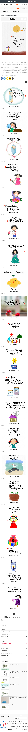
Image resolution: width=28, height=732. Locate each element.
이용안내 (8, 716)
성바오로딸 (14, 72)
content (14, 65)
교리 (10, 69)
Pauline (21, 67)
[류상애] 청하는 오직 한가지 (14, 212)
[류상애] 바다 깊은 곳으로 (14, 476)
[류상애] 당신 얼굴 (14, 449)
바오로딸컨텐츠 (17, 70)
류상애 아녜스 (11, 62)
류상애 (3, 62)
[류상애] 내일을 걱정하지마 (14, 265)
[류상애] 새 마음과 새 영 (14, 370)
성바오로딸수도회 (20, 72)
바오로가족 (21, 69)
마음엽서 (2, 64)
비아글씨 (4, 8)
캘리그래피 (7, 64)
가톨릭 (8, 69)
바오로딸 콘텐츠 (10, 70)
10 (23, 617)
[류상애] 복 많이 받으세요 (14, 555)
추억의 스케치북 (4, 657)
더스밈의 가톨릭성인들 (5, 648)
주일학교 (15, 73)
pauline (17, 67)
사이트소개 (3, 714)
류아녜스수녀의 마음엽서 (14, 8)
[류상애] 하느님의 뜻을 (14, 608)
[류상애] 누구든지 (14, 581)
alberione (3, 65)
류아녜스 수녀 (17, 62)
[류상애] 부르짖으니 (14, 133)
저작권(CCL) (10, 714)
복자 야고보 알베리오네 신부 (6, 72)
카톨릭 (5, 69)
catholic (10, 65)
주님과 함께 (3, 629)
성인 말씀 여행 (4, 650)
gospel (8, 67)
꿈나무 (17, 69)
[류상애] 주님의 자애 (14, 502)
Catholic (7, 65)
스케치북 (15, 4)
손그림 (21, 62)
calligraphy (18, 64)
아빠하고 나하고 (4, 636)
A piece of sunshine (5, 638)
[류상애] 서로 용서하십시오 (14, 238)
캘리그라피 (11, 64)
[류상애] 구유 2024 (14, 159)
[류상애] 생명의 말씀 (14, 397)
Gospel (11, 67)
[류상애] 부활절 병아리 (14, 291)
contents (18, 65)
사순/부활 (6, 4)
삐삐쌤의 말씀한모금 (5, 655)
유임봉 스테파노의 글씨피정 (6, 631)
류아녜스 (6, 62)
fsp (15, 67)
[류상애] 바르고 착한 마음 (14, 423)
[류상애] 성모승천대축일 (14, 106)
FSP (13, 67)
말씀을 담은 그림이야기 (5, 634)
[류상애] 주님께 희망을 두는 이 (14, 185)
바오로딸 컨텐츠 (4, 70)
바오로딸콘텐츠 (24, 70)
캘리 (15, 64)
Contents (21, 65)
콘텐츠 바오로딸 (20, 73)
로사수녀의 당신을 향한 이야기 (7, 653)
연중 (11, 4)
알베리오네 (6, 75)
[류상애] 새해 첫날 (14, 529)
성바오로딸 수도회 (9, 73)
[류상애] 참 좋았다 (14, 344)
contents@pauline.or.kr (16, 729)
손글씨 (22, 64)
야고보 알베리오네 (12, 75)
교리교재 (13, 69)
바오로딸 (25, 69)
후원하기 (3, 716)
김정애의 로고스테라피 (5, 646)
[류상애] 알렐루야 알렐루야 (14, 317)
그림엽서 (25, 62)
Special (21, 4)
